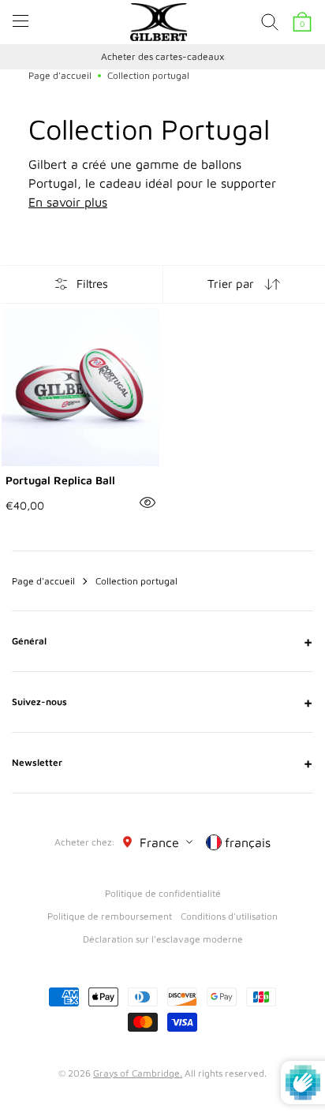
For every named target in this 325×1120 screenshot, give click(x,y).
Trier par (230, 283)
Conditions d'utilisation (229, 916)
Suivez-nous (162, 702)
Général (162, 641)
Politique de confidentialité (163, 893)
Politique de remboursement (109, 916)
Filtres (92, 283)
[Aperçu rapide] (147, 502)
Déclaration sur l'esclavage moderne (163, 939)
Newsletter (162, 763)
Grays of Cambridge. (137, 1073)
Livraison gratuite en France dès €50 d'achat (199, 56)
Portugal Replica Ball (60, 480)
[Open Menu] (20, 21)
